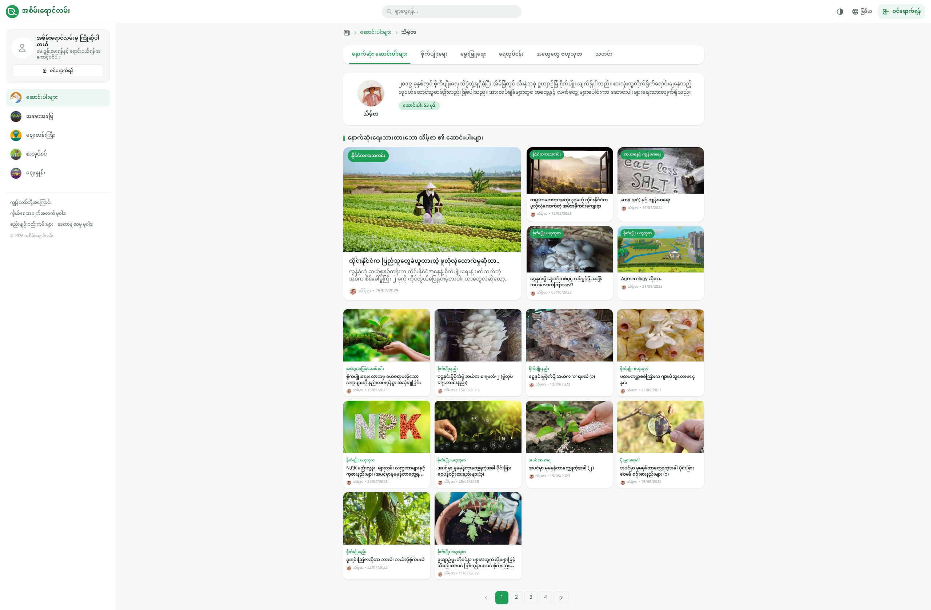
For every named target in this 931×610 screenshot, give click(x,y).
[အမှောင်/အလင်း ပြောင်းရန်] (840, 11)
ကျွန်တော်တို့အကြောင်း (31, 202)
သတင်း (603, 54)
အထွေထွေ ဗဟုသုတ (559, 54)
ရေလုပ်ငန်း (511, 54)
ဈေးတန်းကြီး (40, 135)
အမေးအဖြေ (39, 116)
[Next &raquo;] (561, 597)
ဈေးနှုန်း (35, 173)
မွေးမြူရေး (473, 54)
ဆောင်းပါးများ (42, 97)
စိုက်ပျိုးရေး (434, 54)
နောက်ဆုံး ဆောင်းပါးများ (380, 54)
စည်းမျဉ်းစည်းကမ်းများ (31, 224)
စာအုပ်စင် (36, 154)
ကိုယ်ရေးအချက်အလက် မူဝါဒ (38, 213)
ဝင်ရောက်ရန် (61, 71)
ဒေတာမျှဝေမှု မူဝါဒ (75, 224)
